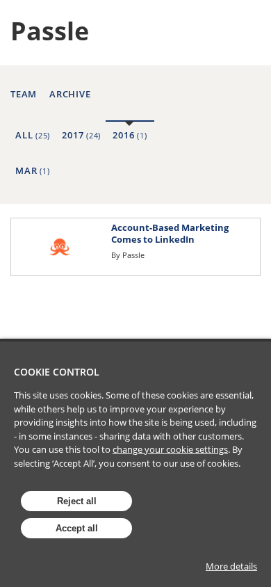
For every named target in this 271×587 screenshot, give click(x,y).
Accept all (77, 528)
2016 (130, 135)
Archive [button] (69, 94)
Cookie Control (56, 371)
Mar (32, 170)
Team (23, 94)
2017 (81, 135)
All (32, 135)
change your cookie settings (170, 449)
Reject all (77, 501)
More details (231, 566)
